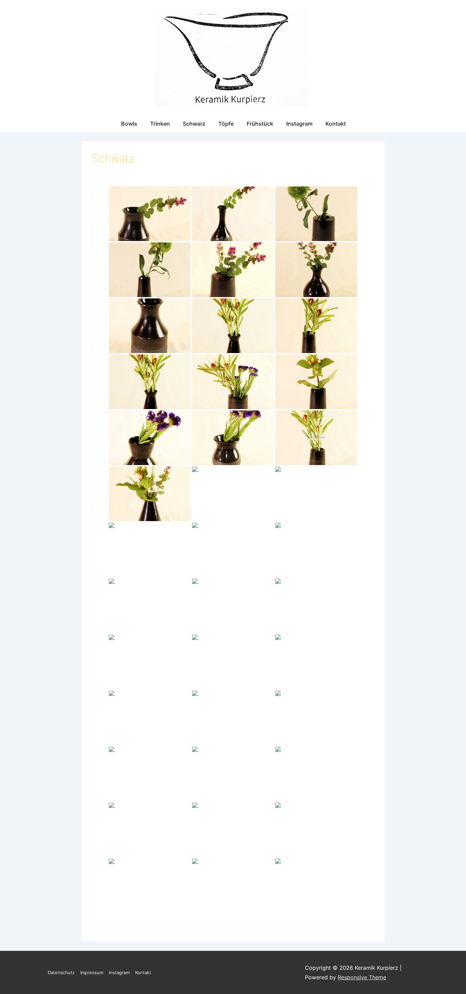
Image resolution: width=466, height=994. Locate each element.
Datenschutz (61, 972)
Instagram (299, 123)
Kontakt (335, 123)
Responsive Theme (362, 977)
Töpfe (226, 123)
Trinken (160, 123)
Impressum (91, 972)
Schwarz (194, 123)
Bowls (129, 123)
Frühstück (260, 123)
